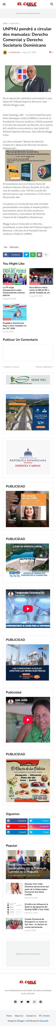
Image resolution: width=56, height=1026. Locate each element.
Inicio (5, 23)
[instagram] (34, 1001)
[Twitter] (26, 254)
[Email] (39, 254)
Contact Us (31, 1015)
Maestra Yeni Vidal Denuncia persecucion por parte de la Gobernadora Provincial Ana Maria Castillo (37, 889)
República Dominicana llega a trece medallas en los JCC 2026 (14, 326)
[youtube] (28, 1001)
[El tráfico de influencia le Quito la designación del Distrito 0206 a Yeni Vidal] (14, 908)
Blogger (21, 1020)
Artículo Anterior (11, 366)
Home (9, 1015)
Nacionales (14, 23)
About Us (19, 1015)
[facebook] (15, 1001)
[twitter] (21, 1001)
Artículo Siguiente (44, 366)
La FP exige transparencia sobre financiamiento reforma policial (14, 291)
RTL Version (44, 1015)
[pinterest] (40, 1001)
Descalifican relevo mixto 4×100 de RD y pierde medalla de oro (39, 290)
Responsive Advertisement (28, 13)
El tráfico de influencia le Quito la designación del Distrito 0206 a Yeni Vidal (37, 907)
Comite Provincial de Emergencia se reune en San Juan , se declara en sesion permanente (36, 923)
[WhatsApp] (33, 254)
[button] (4, 4)
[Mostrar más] (46, 254)
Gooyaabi (43, 1020)
